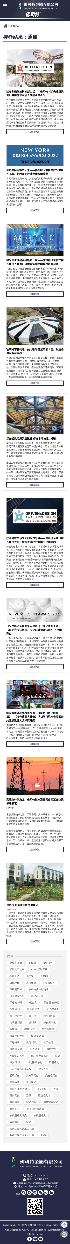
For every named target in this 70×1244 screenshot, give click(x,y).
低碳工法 (14, 976)
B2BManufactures (56, 1230)
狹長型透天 (40, 1115)
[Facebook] (24, 1192)
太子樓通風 (53, 1009)
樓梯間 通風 (37, 1036)
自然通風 (14, 1102)
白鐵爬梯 (14, 982)
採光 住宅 (31, 1102)
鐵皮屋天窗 (51, 1075)
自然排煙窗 (49, 1016)
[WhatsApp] (46, 1192)
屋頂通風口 (44, 1095)
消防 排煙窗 (16, 1022)
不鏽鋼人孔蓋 (17, 1055)
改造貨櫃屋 (48, 1029)
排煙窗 (33, 1022)
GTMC (25, 1230)
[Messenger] (29, 1192)
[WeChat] (40, 1192)
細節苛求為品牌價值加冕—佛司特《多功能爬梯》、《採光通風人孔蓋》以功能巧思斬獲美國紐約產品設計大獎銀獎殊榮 (35, 717)
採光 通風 (15, 1062)
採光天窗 (41, 1089)
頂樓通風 (54, 1062)
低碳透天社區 (17, 969)
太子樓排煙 (16, 1016)
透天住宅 (48, 1042)
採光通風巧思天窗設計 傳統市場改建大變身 (31, 438)
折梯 (43, 1135)
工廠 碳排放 (16, 1002)
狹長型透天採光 (18, 1115)
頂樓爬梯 (31, 982)
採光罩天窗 (32, 1075)
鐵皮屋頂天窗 (17, 1036)
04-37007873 (41, 1175)
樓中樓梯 (48, 962)
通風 (28, 1095)
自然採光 (51, 1049)
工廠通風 (14, 1042)
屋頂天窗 (14, 1095)
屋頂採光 (31, 1082)
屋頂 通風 (34, 1049)
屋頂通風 (14, 1082)
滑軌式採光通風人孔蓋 (22, 1128)
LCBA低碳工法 (39, 969)
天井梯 (44, 976)
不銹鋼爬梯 (16, 989)
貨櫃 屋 (14, 1029)
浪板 (57, 1055)
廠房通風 (14, 1122)
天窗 (55, 1089)
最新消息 (15, 26)
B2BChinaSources (35, 1234)
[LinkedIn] (51, 1192)
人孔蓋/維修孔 (34, 1062)
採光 (28, 1122)
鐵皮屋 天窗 (16, 1049)
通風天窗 (43, 1069)
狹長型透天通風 (35, 1109)
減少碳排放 (37, 996)
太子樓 (32, 1016)
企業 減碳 (15, 1009)
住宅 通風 (31, 1042)
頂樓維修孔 (49, 982)
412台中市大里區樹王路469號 (41, 1186)
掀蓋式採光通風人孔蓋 (22, 1135)
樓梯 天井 (29, 1029)
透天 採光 (15, 1109)
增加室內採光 (50, 1102)
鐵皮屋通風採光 (39, 1055)
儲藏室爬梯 (16, 962)
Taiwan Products (38, 1230)
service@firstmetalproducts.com (41, 1183)
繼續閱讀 (35, 131)
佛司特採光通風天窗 (21, 1069)
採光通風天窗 (17, 996)
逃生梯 (30, 976)
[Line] (35, 1192)
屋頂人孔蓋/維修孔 (20, 1089)
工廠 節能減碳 (51, 1002)
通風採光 (14, 1075)
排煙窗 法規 (33, 1009)
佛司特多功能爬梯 (38, 989)
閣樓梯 (32, 962)
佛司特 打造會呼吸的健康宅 (22, 905)
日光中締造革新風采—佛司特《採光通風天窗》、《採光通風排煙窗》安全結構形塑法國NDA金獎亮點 (35, 630)
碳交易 (33, 1002)
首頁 (5, 26)
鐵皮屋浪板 (49, 1022)
